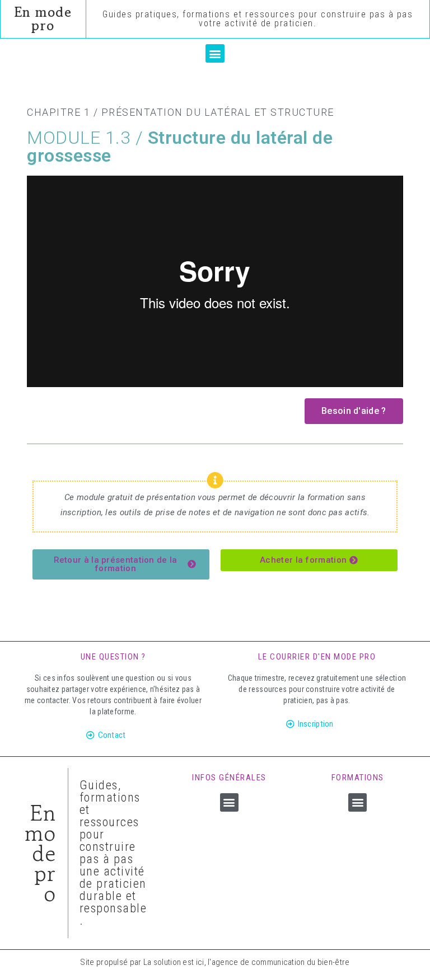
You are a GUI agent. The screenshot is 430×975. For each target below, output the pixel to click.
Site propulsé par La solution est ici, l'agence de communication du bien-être (214, 962)
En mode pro (43, 18)
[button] (214, 53)
